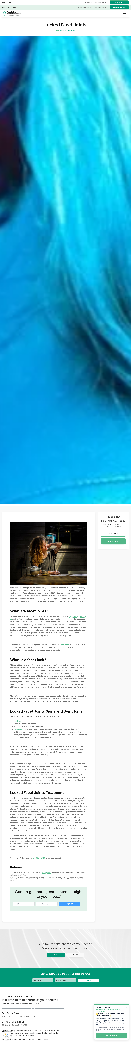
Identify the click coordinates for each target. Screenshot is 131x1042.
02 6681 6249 (39, 858)
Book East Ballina (119, 7)
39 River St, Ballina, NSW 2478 (14, 1025)
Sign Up (70, 904)
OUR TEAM (113, 534)
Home (58, 30)
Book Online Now (56, 955)
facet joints (64, 645)
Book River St (119, 2)
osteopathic (46, 872)
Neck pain (18, 721)
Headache (18, 729)
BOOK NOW (113, 541)
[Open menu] (125, 13)
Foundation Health (8, 1030)
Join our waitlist (75, 955)
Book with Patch (111, 1035)
